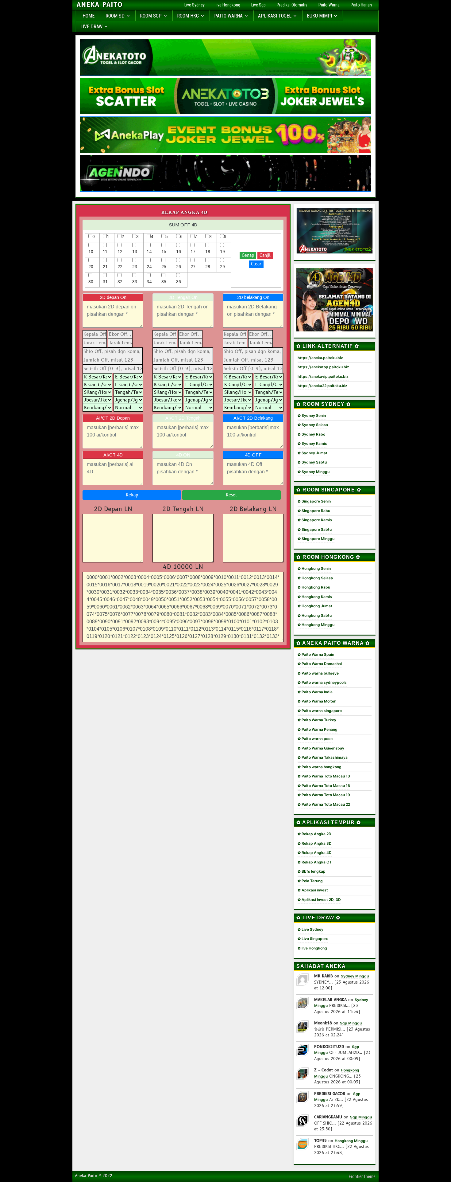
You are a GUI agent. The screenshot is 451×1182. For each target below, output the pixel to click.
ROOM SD (115, 16)
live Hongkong (228, 4)
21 (105, 266)
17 (193, 251)
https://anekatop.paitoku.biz (323, 367)
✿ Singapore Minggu (316, 538)
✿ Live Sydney (310, 929)
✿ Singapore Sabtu (315, 529)
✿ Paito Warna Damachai (320, 663)
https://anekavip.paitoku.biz (323, 376)
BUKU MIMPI (319, 16)
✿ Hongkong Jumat (315, 606)
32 (120, 281)
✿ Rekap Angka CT (315, 862)
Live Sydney (194, 4)
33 (134, 281)
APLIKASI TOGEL (274, 16)
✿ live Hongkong (312, 948)
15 (163, 251)
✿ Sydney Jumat (312, 453)
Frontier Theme (362, 1176)
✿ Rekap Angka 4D (315, 852)
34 (149, 281)
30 (90, 281)
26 (178, 266)
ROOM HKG (188, 16)
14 (149, 251)
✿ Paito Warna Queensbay (321, 748)
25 (163, 266)
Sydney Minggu (355, 976)
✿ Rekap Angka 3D (315, 843)
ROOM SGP (151, 16)
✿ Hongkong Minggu (316, 624)
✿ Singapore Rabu (314, 510)
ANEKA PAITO (100, 5)
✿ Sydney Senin (312, 415)
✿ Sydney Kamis (312, 443)
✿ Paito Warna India (315, 692)
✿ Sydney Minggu (314, 471)
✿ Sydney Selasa (313, 424)
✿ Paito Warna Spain (316, 654)
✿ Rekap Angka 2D (314, 834)
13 (134, 251)
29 (222, 266)
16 (178, 251)
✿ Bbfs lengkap (312, 871)
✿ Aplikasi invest (313, 890)
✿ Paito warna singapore (320, 710)
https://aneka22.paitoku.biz (322, 385)
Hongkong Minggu (351, 1140)
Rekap (132, 495)
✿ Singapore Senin (314, 501)
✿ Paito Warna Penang (317, 729)
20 (90, 266)
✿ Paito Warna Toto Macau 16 (324, 785)
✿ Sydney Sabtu (312, 462)
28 (207, 266)
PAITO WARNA (228, 16)
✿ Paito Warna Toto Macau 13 (324, 776)
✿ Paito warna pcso (315, 738)
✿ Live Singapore (313, 938)
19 (222, 251)
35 (163, 281)
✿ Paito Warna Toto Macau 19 (324, 795)
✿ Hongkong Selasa (315, 578)
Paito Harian (361, 4)
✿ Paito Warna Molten (317, 701)
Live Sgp (258, 4)
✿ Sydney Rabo (311, 434)
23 (134, 266)
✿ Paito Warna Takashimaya (323, 757)
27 (193, 266)
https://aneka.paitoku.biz (320, 357)
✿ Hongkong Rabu (314, 587)
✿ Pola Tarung (310, 881)
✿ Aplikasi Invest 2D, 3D (319, 899)
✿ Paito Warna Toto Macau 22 (324, 804)
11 (105, 251)
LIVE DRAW (91, 26)
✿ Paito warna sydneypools (322, 682)
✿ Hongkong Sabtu (315, 615)
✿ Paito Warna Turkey (317, 720)
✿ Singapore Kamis (315, 520)
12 (120, 251)
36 (178, 281)
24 (149, 266)
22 (120, 266)
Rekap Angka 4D (184, 212)
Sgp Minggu (351, 1023)
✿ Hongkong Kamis (315, 596)
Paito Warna (329, 4)
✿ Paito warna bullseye (318, 673)
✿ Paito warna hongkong (319, 767)
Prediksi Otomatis (292, 4)
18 (207, 251)
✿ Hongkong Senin (314, 568)
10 (90, 251)
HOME (88, 16)
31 (105, 281)
